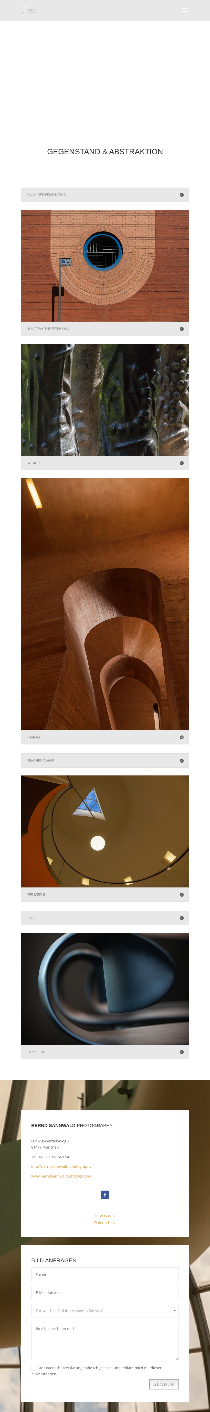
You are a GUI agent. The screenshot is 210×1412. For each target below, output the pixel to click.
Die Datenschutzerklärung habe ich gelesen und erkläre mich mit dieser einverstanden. (97, 1370)
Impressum (105, 1215)
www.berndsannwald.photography (61, 1176)
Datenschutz (105, 1222)
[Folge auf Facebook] (105, 1195)
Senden (164, 1384)
